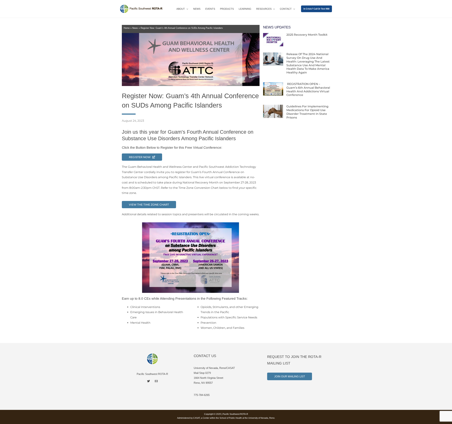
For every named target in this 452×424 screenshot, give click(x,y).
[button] (316, 8)
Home (127, 28)
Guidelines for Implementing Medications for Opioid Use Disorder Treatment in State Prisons (307, 112)
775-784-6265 (202, 394)
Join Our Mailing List (289, 376)
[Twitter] (148, 381)
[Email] (156, 381)
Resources (264, 8)
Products (227, 8)
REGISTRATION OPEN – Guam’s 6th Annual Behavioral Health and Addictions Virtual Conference (308, 89)
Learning (245, 8)
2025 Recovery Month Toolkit (307, 34)
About (180, 8)
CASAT (196, 418)
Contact (286, 8)
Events (210, 8)
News (196, 8)
